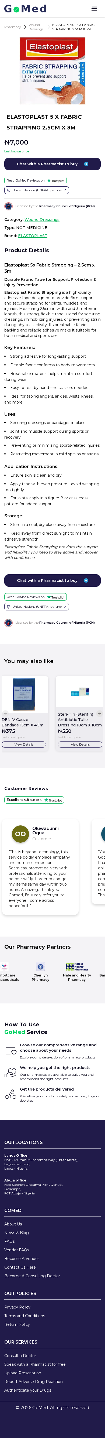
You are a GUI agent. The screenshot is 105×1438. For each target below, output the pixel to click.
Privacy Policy (17, 1307)
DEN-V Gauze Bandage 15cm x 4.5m (22, 722)
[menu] (94, 8)
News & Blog (16, 1232)
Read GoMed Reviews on (26, 180)
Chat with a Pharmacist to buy (47, 164)
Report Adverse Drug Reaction (33, 1381)
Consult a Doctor (20, 1355)
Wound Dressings (36, 27)
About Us (13, 1224)
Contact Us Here (20, 1267)
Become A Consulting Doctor (32, 1275)
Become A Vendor (21, 1258)
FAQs (9, 1241)
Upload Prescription (22, 1373)
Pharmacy (12, 27)
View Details (24, 744)
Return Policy (17, 1324)
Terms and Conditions (24, 1315)
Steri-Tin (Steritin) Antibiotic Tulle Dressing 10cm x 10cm (80, 719)
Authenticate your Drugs (27, 1390)
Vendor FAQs (16, 1250)
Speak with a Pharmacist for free (35, 1364)
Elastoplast (32, 235)
